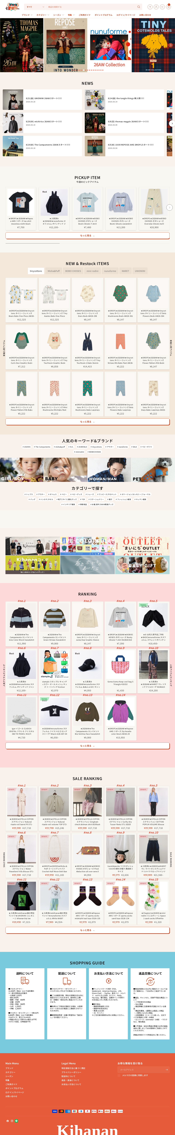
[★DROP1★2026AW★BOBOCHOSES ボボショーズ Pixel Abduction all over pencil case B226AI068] (87, 849)
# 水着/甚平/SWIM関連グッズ (102, 504)
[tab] (72, 70)
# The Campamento (42, 447)
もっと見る (87, 235)
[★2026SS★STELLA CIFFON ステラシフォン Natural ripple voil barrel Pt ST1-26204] (21, 802)
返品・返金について (70, 1080)
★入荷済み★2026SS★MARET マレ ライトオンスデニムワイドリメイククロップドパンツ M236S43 (153, 868)
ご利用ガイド (11, 1084)
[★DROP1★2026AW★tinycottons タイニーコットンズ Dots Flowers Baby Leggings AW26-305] (120, 387)
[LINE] (16, 1121)
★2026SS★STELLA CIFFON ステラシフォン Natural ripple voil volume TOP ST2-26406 (54, 821)
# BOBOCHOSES (94, 452)
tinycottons (36, 271)
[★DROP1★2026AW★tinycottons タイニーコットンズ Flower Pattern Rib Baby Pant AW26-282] (21, 387)
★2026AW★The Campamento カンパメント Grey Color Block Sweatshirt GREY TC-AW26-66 (21, 637)
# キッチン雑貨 (140, 499)
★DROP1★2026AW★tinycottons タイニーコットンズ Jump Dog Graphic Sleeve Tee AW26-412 (87, 637)
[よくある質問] (149, 7)
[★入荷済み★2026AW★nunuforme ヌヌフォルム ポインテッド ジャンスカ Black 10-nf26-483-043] (54, 202)
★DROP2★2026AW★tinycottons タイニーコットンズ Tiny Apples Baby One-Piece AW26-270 (54, 313)
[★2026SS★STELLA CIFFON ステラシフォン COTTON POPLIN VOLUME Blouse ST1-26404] (153, 802)
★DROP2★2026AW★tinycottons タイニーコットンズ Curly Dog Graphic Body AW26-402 (21, 360)
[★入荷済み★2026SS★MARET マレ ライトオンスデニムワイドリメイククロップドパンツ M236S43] (153, 849)
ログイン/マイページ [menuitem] (126, 15)
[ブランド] (165, 7)
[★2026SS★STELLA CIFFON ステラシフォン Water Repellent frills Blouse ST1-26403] (21, 849)
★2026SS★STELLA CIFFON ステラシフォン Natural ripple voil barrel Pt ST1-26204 (21, 821)
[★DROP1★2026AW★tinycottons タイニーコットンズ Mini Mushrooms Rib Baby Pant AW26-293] (54, 387)
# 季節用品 (83, 504)
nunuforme (110, 271)
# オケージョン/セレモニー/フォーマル (135, 494)
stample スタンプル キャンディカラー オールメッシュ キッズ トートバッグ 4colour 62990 (54, 684)
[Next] (169, 207)
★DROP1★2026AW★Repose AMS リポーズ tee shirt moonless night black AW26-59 (21, 221)
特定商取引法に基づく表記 (73, 1068)
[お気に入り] (162, 7)
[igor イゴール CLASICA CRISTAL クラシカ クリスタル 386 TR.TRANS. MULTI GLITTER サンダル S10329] (21, 711)
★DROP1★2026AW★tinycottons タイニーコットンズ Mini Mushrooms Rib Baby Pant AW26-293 (54, 407)
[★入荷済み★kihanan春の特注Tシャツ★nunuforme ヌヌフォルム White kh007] (54, 896)
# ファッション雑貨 (123, 499)
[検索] (138, 7)
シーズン (9, 1076)
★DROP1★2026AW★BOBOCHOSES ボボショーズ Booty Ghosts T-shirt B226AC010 (120, 637)
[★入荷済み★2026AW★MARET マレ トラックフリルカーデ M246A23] (153, 664)
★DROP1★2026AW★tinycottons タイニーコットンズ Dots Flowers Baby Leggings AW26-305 (120, 407)
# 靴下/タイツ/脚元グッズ (67, 499)
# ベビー (63, 494)
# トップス (29, 494)
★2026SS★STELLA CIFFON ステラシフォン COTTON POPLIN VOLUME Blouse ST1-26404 (153, 821)
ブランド (9, 1068)
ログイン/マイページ (14, 1092)
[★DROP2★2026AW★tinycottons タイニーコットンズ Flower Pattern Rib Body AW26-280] (153, 340)
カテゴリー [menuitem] (41, 15)
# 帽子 (109, 499)
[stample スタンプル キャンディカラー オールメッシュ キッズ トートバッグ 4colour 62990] (54, 664)
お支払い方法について (71, 1084)
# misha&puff (59, 447)
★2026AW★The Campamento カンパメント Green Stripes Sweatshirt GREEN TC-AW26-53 (54, 637)
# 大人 (70, 447)
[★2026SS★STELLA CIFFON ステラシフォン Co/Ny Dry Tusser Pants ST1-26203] (120, 802)
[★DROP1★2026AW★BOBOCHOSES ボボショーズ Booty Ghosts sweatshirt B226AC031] (120, 202)
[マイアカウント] (155, 7)
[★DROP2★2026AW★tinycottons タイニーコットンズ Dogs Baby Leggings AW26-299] (153, 387)
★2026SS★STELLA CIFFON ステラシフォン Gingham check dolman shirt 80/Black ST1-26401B (87, 821)
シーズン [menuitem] (57, 15)
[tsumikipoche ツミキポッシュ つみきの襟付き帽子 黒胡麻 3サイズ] (120, 849)
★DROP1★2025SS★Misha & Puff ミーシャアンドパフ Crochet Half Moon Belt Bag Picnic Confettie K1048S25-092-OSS (54, 868)
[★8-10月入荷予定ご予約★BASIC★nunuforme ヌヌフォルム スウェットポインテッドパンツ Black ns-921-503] (153, 617)
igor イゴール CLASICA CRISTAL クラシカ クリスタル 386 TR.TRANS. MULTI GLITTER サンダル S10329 (21, 731)
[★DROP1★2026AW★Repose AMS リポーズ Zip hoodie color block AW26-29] (120, 711)
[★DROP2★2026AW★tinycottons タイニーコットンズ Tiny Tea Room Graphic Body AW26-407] (54, 340)
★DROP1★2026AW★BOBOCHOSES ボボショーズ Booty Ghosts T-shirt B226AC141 (87, 221)
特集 (7, 1080)
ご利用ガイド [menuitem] (85, 15)
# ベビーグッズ (76, 494)
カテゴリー (10, 1072)
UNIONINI (140, 271)
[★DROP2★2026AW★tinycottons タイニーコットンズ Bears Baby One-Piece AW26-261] (21, 293)
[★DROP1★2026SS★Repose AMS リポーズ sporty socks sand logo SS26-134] (120, 896)
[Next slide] (170, 45)
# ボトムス (52, 494)
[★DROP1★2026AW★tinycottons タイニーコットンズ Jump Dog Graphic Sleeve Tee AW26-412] (87, 617)
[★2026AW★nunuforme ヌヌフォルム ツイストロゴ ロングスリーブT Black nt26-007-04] (54, 711)
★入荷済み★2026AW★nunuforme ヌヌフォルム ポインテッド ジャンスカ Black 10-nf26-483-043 (54, 221)
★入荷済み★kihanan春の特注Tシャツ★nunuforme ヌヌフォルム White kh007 (54, 915)
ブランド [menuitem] (26, 15)
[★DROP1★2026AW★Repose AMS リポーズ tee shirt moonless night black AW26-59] (20, 202)
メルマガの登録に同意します (135, 1075)
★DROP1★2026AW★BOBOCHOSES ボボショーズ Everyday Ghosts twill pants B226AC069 (154, 221)
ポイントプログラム (14, 1088)
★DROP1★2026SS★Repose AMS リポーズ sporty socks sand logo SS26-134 (120, 915)
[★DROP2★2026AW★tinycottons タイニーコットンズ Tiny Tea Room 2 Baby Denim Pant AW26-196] (87, 340)
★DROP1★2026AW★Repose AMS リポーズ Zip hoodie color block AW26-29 (120, 731)
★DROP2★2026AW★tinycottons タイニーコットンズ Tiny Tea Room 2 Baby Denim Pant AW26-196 (87, 360)
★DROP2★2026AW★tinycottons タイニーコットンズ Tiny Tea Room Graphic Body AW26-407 (54, 360)
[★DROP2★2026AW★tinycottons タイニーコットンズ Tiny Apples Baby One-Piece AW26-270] (54, 293)
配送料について (68, 1076)
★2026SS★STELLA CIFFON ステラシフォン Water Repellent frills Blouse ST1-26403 (21, 868)
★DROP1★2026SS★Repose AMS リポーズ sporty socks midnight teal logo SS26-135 (87, 915)
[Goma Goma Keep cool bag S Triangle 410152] (120, 664)
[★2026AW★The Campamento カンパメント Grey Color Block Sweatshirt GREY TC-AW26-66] (21, 617)
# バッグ (32, 499)
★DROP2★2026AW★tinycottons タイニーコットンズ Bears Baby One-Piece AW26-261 (21, 313)
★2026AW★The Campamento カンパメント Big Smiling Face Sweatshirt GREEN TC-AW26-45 (87, 731)
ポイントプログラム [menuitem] (104, 15)
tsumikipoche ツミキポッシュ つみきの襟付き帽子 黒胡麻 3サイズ (120, 868)
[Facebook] (7, 1121)
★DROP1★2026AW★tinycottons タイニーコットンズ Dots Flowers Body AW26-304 (153, 313)
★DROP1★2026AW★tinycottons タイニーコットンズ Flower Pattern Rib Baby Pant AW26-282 (21, 407)
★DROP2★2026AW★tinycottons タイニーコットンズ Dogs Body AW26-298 (87, 313)
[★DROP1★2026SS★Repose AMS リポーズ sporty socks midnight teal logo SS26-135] (87, 896)
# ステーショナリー (96, 499)
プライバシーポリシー (71, 1072)
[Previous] (5, 207)
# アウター (109, 447)
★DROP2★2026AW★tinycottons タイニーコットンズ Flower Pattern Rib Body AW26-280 (153, 360)
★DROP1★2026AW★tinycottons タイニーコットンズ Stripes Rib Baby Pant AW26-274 (120, 360)
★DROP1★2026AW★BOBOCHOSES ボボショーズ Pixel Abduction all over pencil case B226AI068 (87, 868)
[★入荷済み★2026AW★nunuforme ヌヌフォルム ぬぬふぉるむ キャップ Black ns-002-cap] (87, 664)
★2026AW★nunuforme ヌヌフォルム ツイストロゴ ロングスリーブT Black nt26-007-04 (54, 731)
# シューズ (90, 494)
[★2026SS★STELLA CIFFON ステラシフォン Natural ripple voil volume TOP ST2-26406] (54, 802)
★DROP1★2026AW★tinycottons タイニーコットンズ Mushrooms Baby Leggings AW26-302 (87, 407)
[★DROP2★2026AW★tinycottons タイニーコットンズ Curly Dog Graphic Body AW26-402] (21, 340)
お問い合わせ (11, 1096)
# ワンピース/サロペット (106, 494)
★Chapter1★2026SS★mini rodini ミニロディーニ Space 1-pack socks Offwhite (153, 915)
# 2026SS (26, 447)
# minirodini (79, 452)
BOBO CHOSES (73, 271)
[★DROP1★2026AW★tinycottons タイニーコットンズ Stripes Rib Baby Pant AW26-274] (120, 340)
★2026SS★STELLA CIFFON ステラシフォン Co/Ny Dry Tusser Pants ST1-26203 (120, 821)
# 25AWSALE (82, 447)
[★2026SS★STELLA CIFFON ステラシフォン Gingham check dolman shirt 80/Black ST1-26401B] (87, 802)
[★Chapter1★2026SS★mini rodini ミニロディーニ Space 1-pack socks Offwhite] (153, 896)
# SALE (134, 447)
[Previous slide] (4, 45)
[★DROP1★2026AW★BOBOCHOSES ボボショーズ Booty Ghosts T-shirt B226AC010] (120, 617)
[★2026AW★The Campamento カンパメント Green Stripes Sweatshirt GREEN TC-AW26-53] (54, 617)
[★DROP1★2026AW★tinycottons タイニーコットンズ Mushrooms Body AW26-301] (120, 293)
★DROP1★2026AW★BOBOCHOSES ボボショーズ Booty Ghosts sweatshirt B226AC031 (121, 221)
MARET (125, 271)
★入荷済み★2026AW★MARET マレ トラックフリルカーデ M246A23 (153, 684)
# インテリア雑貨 (68, 504)
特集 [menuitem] (70, 15)
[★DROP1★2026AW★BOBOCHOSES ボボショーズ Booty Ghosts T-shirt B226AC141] (87, 202)
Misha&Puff (54, 271)
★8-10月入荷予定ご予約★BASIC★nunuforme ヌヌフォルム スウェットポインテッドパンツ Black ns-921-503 (153, 637)
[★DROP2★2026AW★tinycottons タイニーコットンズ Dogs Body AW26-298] (87, 293)
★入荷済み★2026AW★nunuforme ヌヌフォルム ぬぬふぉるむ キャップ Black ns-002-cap (87, 684)
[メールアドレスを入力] (167, 1069)
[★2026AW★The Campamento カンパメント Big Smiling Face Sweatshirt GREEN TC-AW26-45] (87, 711)
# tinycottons (96, 447)
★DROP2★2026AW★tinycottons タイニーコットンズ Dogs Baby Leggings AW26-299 (153, 407)
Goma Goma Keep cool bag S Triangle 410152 (120, 683)
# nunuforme (122, 447)
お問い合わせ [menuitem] (145, 15)
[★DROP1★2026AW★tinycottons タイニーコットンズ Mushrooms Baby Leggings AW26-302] (87, 387)
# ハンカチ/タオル (46, 499)
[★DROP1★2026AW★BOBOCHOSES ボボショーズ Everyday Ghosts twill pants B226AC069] (154, 202)
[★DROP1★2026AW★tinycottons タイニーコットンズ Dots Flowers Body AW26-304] (153, 293)
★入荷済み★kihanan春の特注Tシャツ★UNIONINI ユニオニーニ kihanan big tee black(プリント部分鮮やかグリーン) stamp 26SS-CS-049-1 (21, 915)
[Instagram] (12, 1121)
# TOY (82, 499)
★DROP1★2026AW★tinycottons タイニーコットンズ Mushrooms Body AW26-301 (120, 313)
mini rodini (92, 271)
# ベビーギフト (146, 447)
